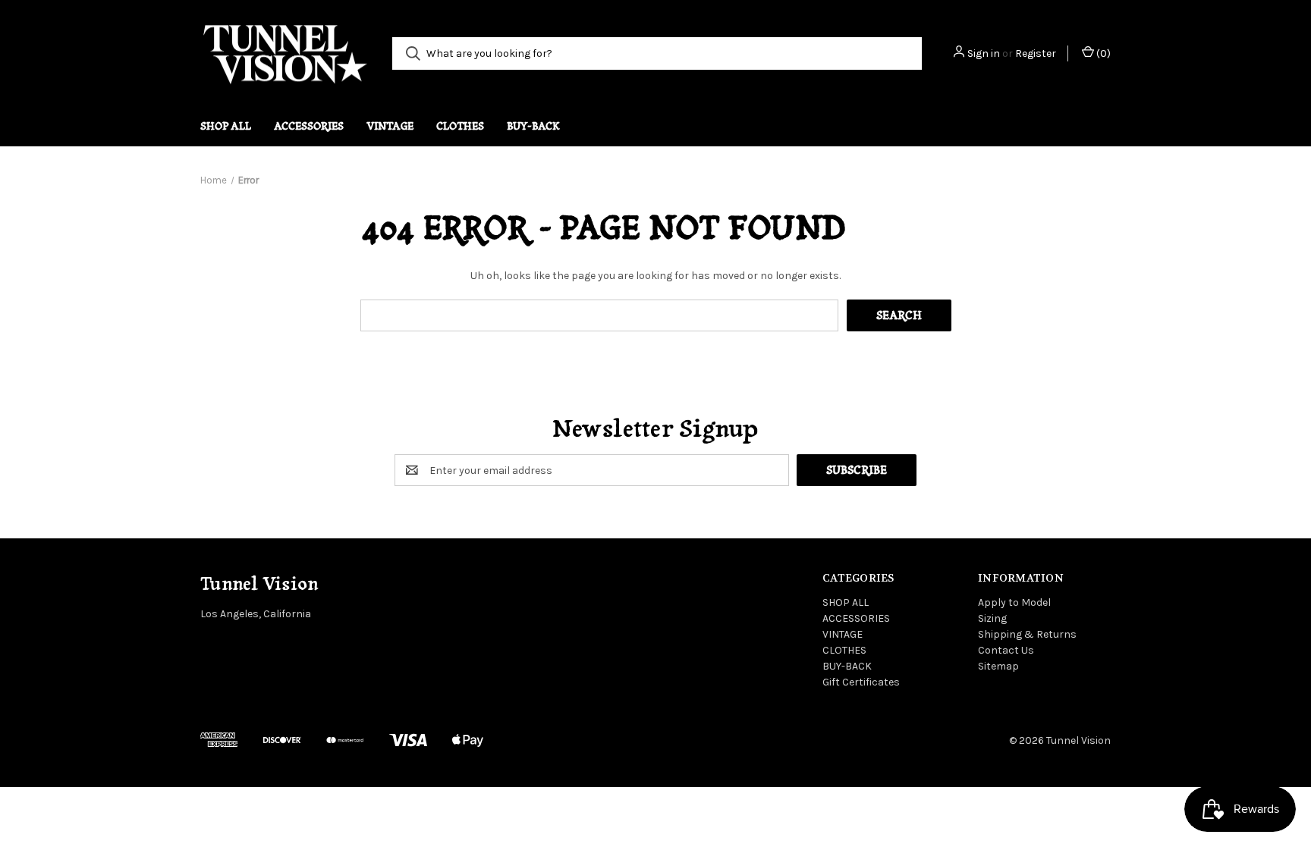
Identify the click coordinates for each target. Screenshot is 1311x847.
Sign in (983, 53)
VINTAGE (389, 126)
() (1102, 53)
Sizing (992, 618)
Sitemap (998, 666)
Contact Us (1006, 650)
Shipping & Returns (1027, 634)
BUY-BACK (533, 126)
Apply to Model (1014, 602)
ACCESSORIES (309, 126)
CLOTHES (460, 126)
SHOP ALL (225, 126)
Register (1035, 53)
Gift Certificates (861, 682)
